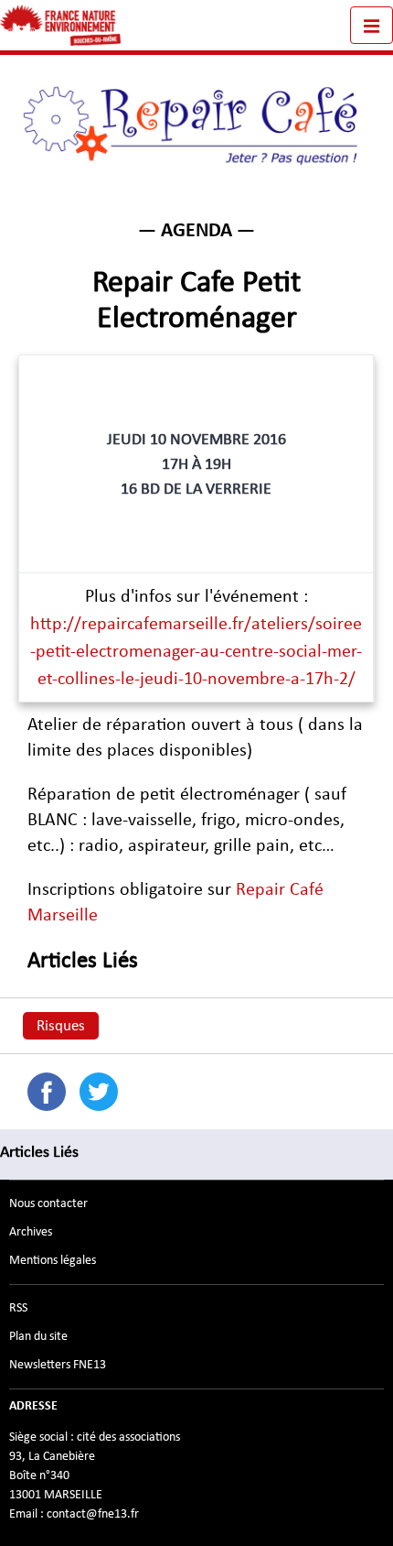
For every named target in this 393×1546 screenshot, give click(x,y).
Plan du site (38, 1336)
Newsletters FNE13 (57, 1364)
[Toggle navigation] (371, 25)
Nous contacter (48, 1203)
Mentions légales (52, 1260)
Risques (61, 1026)
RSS (18, 1308)
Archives (30, 1232)
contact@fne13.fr (93, 1514)
